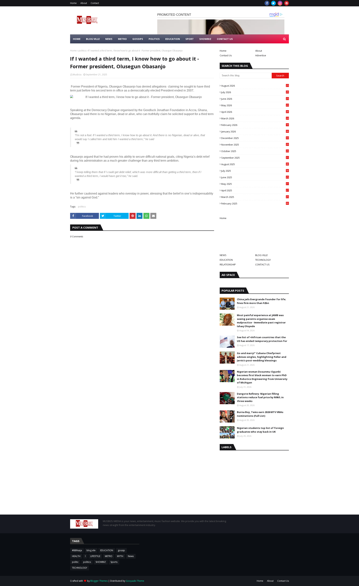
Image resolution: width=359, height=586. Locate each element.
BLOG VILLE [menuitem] (93, 39)
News (131, 556)
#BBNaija (77, 550)
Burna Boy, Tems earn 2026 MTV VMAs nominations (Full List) (260, 413)
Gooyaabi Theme (135, 580)
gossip (121, 550)
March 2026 (255, 118)
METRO (108, 556)
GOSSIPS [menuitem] (137, 39)
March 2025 (255, 197)
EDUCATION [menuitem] (172, 39)
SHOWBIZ (101, 562)
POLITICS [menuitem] (154, 39)
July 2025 (255, 170)
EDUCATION (226, 259)
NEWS (223, 255)
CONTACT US (262, 264)
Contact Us (226, 55)
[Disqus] (142, 370)
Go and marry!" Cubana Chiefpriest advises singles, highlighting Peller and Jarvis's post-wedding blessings (261, 356)
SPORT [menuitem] (189, 39)
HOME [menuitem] (76, 39)
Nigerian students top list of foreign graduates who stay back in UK (260, 429)
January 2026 (255, 131)
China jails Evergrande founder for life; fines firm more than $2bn (261, 301)
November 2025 (255, 144)
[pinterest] (286, 3)
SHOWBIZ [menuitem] (205, 39)
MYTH (120, 556)
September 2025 (255, 157)
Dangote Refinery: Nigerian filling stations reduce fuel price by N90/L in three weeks (260, 397)
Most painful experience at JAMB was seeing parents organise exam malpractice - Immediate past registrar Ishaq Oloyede (261, 320)
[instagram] (280, 3)
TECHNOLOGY (263, 259)
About (83, 3)
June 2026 (255, 98)
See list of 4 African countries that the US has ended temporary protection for (262, 339)
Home (73, 3)
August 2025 (255, 164)
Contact (95, 3)
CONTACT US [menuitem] (225, 39)
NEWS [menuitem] (108, 39)
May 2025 (255, 184)
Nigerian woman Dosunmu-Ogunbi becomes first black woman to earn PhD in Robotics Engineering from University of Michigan (262, 377)
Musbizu (77, 74)
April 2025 (255, 190)
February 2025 (255, 203)
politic (75, 562)
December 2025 (255, 138)
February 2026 (255, 125)
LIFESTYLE (95, 556)
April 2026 (255, 112)
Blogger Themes (99, 580)
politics (82, 50)
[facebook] (267, 3)
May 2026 (255, 105)
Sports (114, 562)
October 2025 (255, 151)
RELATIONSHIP (228, 264)
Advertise (260, 55)
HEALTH (76, 556)
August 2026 (255, 85)
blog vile (91, 550)
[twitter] (273, 3)
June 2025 (255, 177)
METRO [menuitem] (122, 39)
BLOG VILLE (261, 255)
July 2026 (255, 92)
